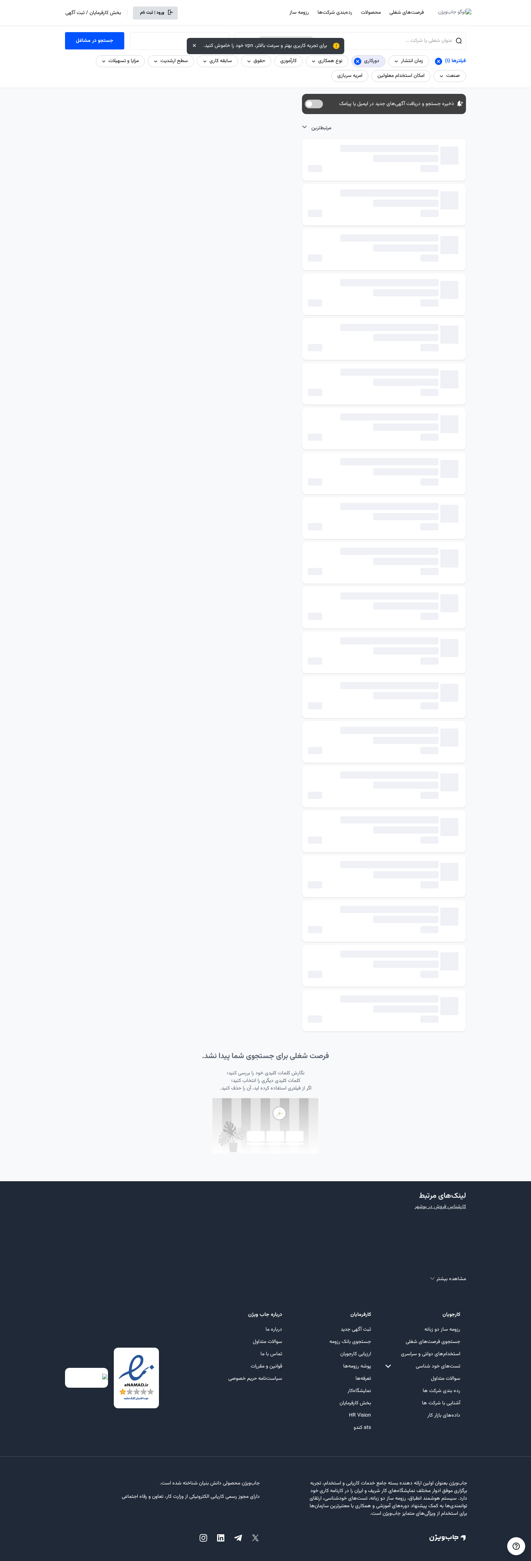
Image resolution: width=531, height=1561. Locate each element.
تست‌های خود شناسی (438, 1366)
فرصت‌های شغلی (406, 13)
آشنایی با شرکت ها (441, 1403)
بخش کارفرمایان (355, 1403)
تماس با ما (271, 1354)
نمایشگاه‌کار (359, 1391)
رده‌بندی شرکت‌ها (335, 13)
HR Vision (360, 1415)
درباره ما (274, 1330)
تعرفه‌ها (363, 1379)
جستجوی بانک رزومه (350, 1342)
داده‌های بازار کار (443, 1415)
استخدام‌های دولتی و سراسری (430, 1354)
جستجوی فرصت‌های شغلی (433, 1342)
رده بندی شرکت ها (441, 1391)
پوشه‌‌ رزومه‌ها (357, 1366)
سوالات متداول (445, 1379)
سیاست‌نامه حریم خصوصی (255, 1379)
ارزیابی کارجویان (355, 1354)
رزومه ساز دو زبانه (442, 1330)
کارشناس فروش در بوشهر (440, 1207)
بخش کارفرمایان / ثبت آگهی (93, 13)
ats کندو (362, 1428)
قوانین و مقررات (266, 1366)
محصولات (371, 13)
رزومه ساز (299, 13)
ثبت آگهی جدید (356, 1330)
